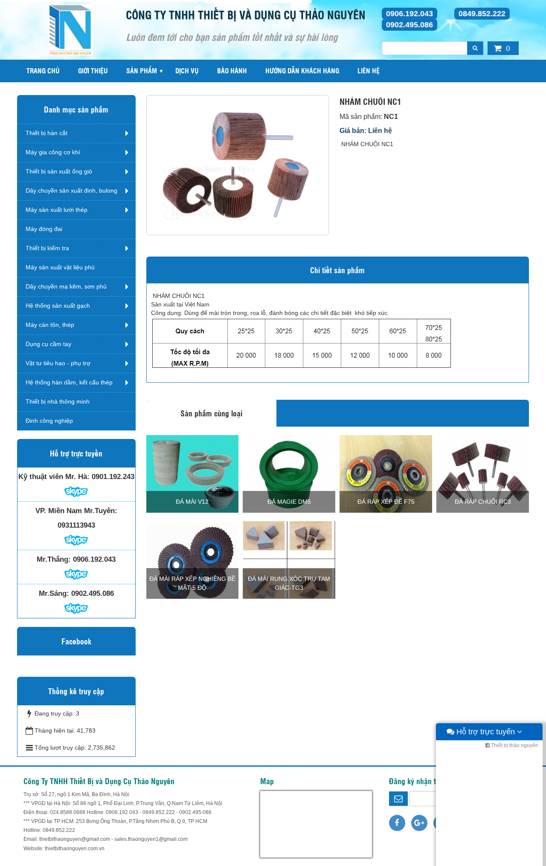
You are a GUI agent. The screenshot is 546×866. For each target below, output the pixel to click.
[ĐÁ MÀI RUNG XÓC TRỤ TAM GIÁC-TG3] (289, 559)
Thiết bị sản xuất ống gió (59, 171)
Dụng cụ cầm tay (48, 344)
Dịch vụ (187, 70)
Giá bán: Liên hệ (366, 130)
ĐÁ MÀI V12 (192, 501)
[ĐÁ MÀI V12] (192, 473)
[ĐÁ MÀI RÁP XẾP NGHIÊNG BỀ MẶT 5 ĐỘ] (192, 559)
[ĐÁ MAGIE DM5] (289, 473)
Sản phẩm (141, 70)
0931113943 (76, 525)
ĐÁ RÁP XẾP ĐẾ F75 (386, 501)
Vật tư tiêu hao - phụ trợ (58, 363)
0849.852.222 (482, 13)
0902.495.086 (409, 24)
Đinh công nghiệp (49, 420)
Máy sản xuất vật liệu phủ (60, 267)
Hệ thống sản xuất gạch (58, 305)
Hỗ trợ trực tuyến (485, 731)
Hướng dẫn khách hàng (302, 70)
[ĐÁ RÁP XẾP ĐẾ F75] (386, 473)
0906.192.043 (409, 13)
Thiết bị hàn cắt (46, 133)
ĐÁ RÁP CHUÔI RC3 (483, 501)
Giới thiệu (93, 70)
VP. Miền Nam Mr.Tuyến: (76, 511)
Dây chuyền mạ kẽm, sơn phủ (66, 286)
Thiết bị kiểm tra (47, 248)
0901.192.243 (113, 477)
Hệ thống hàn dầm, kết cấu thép (69, 382)
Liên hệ (368, 70)
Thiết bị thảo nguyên (514, 745)
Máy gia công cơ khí (53, 152)
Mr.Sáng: (54, 593)
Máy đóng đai (44, 228)
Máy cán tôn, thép (50, 324)
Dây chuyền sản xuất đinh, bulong (71, 190)
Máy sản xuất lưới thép (56, 209)
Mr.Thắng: (54, 559)
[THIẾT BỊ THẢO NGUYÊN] (70, 29)
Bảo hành (232, 70)
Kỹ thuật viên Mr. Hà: (54, 477)
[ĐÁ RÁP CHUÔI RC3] (482, 473)
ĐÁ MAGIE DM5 (289, 501)
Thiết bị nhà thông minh (58, 401)
